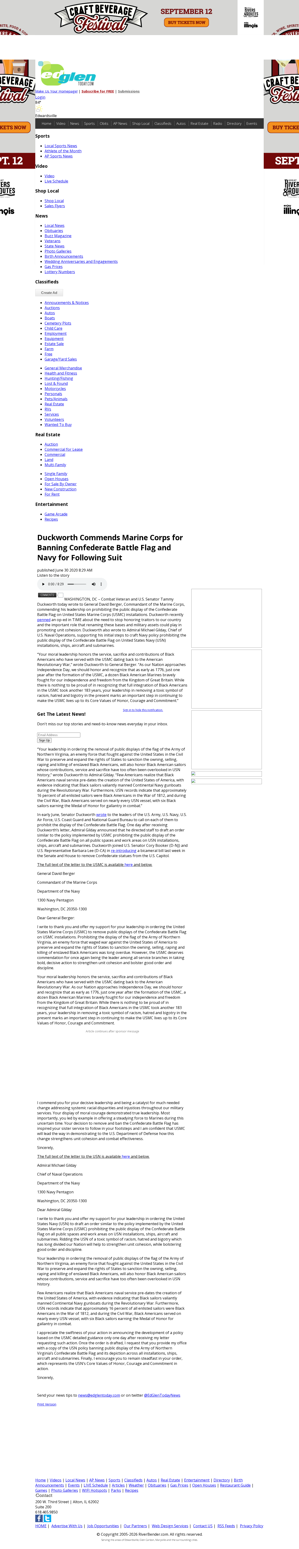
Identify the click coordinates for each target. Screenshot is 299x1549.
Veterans (53, 240)
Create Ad (49, 293)
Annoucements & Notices (67, 302)
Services (52, 414)
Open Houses (56, 478)
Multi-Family (55, 464)
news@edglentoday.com (99, 1395)
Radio (217, 123)
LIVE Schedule (96, 1485)
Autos (181, 123)
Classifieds (162, 123)
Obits (104, 123)
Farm (49, 348)
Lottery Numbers (60, 271)
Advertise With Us (66, 1525)
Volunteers (54, 419)
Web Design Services (170, 1525)
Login (40, 97)
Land (49, 459)
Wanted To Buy (58, 424)
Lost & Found (56, 383)
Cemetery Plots (58, 323)
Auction (51, 444)
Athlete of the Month (63, 151)
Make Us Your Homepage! (56, 91)
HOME (40, 1525)
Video (60, 123)
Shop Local (141, 123)
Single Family (56, 473)
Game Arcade (56, 514)
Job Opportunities (103, 1525)
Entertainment (197, 1480)
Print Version (46, 1404)
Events (251, 123)
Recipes (51, 519)
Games (41, 1490)
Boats (50, 318)
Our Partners (135, 1525)
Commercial (55, 454)
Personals (53, 393)
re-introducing (123, 850)
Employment (56, 333)
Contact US (203, 1525)
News (74, 123)
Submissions (129, 91)
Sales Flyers (55, 205)
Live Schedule (56, 181)
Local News (54, 225)
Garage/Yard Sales (61, 359)
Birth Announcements (64, 256)
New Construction (60, 489)
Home (46, 123)
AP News (120, 123)
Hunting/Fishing (59, 378)
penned (43, 619)
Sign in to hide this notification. (143, 710)
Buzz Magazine (58, 235)
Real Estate (199, 123)
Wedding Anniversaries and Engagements (81, 261)
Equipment (54, 338)
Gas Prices (54, 266)
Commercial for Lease (64, 449)
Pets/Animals (56, 398)
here (129, 864)
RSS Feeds (226, 1525)
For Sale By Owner (61, 484)
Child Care (53, 328)
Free (48, 354)
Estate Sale (54, 343)
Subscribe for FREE (98, 91)
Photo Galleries (58, 251)
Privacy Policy (251, 1525)
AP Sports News (59, 156)
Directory (234, 123)
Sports (89, 123)
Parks (116, 1490)
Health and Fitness (61, 373)
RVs (48, 409)
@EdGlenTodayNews (162, 1395)
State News (54, 246)
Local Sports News (61, 145)
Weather (136, 1485)
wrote (101, 814)
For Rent (52, 494)
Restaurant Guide (235, 1485)
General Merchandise (63, 368)
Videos (55, 1480)
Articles (118, 1485)
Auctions (52, 307)
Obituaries (54, 230)
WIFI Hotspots (94, 1490)
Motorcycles (55, 388)
